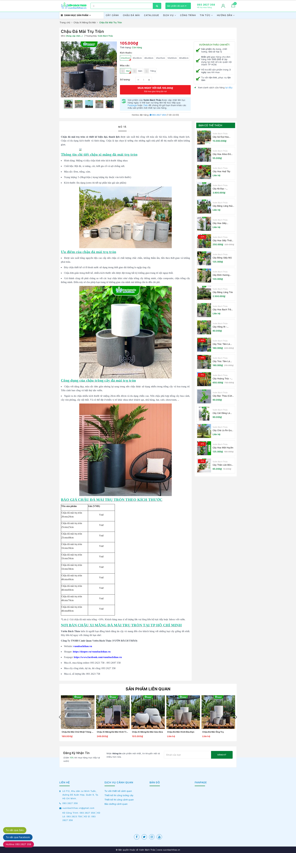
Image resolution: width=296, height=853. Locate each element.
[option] (89, 69)
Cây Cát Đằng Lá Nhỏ (221, 413)
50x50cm (172, 58)
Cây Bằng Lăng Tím (223, 292)
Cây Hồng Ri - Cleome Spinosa (221, 326)
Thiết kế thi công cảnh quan (119, 799)
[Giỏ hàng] (233, 6)
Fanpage (132, 105)
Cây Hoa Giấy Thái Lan (222, 240)
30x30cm (137, 58)
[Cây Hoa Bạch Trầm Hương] (204, 310)
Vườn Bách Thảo (220, 133)
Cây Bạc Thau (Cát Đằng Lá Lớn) (222, 395)
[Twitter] (144, 837)
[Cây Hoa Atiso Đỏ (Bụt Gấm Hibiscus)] (204, 155)
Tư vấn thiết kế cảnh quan (118, 791)
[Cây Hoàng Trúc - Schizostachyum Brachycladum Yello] (204, 379)
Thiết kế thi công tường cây (119, 795)
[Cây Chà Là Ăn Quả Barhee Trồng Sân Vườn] (204, 431)
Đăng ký (222, 755)
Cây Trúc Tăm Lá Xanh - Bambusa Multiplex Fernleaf (222, 361)
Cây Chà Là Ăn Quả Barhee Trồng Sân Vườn (223, 430)
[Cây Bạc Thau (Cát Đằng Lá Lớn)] (204, 396)
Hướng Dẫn (225, 15)
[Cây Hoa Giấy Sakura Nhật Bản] (204, 224)
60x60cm (183, 58)
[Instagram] (151, 837)
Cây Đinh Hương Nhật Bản (221, 275)
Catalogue (151, 15)
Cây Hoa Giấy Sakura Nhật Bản (221, 223)
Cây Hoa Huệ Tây (221, 171)
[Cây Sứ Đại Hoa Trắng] (204, 137)
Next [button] (236, 717)
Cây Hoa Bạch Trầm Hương (223, 309)
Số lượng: (125, 79)
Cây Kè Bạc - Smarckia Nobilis (221, 188)
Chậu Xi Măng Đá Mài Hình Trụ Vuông (113, 732)
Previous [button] (60, 717)
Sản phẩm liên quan (148, 689)
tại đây (228, 87)
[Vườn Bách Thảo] (74, 5)
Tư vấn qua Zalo (15, 830)
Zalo (145, 105)
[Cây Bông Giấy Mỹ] (204, 258)
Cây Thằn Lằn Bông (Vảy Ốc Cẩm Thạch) (223, 464)
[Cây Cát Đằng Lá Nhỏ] (204, 414)
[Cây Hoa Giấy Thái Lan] (204, 241)
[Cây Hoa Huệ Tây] (204, 172)
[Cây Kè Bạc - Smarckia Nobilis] (204, 189)
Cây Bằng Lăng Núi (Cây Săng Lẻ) (222, 206)
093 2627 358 (159, 115)
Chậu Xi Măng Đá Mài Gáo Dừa (147, 732)
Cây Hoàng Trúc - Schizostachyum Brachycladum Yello (223, 378)
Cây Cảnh (112, 15)
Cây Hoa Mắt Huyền (223, 447)
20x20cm (125, 58)
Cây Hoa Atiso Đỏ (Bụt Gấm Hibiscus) (223, 154)
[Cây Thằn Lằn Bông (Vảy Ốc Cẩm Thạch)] (204, 465)
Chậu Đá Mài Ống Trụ (213, 732)
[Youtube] (159, 837)
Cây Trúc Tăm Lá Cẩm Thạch (221, 344)
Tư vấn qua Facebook (18, 837)
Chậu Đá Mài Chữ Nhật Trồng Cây (78, 732)
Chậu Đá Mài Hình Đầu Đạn (180, 732)
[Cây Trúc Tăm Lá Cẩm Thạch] (204, 345)
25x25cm (160, 58)
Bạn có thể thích (210, 125)
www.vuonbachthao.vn (168, 850)
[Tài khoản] (223, 6)
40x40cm (148, 58)
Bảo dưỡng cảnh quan (116, 804)
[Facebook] (136, 837)
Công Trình (188, 15)
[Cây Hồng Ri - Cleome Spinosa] (204, 327)
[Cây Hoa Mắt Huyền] (204, 448)
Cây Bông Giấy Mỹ (222, 257)
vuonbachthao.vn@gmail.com (78, 808)
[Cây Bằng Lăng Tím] (204, 293)
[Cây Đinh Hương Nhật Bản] (204, 276)
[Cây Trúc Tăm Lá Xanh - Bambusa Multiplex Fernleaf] (204, 362)
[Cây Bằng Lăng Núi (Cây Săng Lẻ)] (204, 206)
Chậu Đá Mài (131, 15)
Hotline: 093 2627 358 (18, 844)
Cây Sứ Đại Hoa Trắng (221, 136)
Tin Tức (205, 15)
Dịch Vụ (169, 15)
